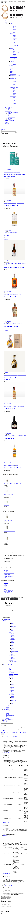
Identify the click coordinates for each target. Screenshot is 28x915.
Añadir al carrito (7, 169)
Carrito (5, 571)
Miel (14, 94)
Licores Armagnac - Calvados (10, 263)
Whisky (11, 71)
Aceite (9, 108)
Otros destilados (13, 96)
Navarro (14, 54)
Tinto (11, 23)
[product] (15, 158)
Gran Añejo (6, 294)
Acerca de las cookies (10, 736)
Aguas (9, 114)
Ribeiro (14, 39)
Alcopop (9, 115)
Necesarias (6, 752)
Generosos (15, 64)
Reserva (14, 26)
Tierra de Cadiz (15, 45)
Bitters (14, 97)
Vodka (11, 72)
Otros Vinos (12, 61)
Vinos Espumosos (16, 62)
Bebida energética (11, 117)
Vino (5, 589)
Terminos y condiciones (9, 573)
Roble (14, 32)
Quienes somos (8, 20)
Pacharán (14, 103)
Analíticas (6, 835)
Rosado (11, 48)
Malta (18, 172)
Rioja (14, 42)
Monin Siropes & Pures (13, 112)
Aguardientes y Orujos (14, 87)
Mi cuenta (6, 570)
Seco (14, 82)
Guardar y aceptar (5, 896)
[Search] (16, 132)
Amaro (14, 85)
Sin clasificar (7, 885)
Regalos (6, 122)
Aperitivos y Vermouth (14, 78)
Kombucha (10, 118)
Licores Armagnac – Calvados (15, 75)
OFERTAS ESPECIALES (10, 120)
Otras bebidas (8, 111)
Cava (14, 58)
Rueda (14, 46)
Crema (14, 90)
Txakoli (14, 35)
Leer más (6, 261)
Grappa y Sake (15, 101)
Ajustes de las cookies (19, 732)
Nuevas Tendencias (16, 52)
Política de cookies (8, 577)
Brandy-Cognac (7, 435)
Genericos (14, 29)
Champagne (15, 60)
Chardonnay (15, 38)
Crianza (14, 24)
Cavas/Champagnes (8, 590)
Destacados (14, 435)
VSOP (5, 264)
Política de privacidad (8, 576)
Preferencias (7, 873)
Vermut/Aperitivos (8, 591)
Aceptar (3, 732)
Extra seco (14, 84)
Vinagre (9, 109)
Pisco (14, 100)
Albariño (14, 36)
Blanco (11, 33)
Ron (11, 69)
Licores (12, 697)
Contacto (7, 123)
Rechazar (9, 732)
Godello (14, 43)
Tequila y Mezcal (13, 74)
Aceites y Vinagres (9, 107)
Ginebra (11, 68)
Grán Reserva (15, 27)
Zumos (9, 119)
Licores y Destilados (9, 65)
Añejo (5, 323)
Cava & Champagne (13, 57)
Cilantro (14, 93)
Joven (14, 30)
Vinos (6, 22)
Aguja (14, 55)
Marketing (6, 822)
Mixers (9, 113)
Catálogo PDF (7, 574)
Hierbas (14, 88)
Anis (14, 104)
